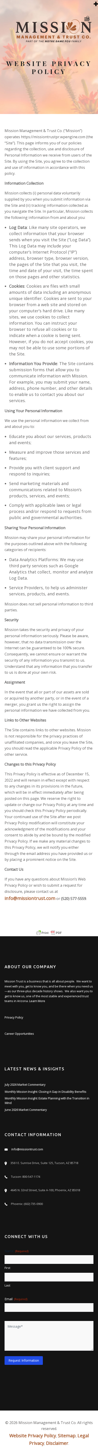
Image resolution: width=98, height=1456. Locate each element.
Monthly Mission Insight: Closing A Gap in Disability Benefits (45, 1092)
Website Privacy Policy (32, 1435)
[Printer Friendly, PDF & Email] (49, 932)
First (7, 1268)
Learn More (37, 1001)
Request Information (23, 1360)
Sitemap (67, 1435)
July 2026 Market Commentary (25, 1084)
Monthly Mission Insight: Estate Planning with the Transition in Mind (47, 1100)
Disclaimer (57, 1443)
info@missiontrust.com (30, 898)
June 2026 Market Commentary (26, 1110)
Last (7, 1285)
